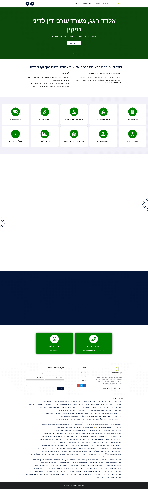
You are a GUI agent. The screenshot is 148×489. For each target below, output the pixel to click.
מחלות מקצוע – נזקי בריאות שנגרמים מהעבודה (92, 457)
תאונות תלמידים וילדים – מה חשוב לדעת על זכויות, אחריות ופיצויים (101, 451)
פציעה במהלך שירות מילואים (49, 451)
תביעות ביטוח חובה (115, 468)
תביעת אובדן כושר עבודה (48, 463)
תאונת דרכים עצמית (91, 468)
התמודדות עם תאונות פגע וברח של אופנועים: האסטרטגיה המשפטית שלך (66, 413)
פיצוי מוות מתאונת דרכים (114, 474)
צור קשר (77, 3)
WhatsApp (54, 346)
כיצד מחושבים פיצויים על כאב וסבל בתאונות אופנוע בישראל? (60, 436)
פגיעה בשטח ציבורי (93, 460)
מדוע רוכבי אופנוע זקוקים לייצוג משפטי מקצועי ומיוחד (105, 422)
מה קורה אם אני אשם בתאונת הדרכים (80, 474)
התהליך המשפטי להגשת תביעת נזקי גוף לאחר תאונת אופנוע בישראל (101, 433)
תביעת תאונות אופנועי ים (41, 466)
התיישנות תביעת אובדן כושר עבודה (57, 454)
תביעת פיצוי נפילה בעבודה (79, 463)
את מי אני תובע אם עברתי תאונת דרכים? (109, 477)
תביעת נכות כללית (64, 463)
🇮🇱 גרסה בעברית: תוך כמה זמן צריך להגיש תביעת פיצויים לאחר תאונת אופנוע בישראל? (95, 445)
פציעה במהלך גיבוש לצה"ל (113, 454)
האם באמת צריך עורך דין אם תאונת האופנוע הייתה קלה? (104, 410)
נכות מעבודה (74, 466)
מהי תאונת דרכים (99, 474)
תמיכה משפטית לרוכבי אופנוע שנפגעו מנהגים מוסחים (77, 416)
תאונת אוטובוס (86, 471)
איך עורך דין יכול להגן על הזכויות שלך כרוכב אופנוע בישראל (104, 419)
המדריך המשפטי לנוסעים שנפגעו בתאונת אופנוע (43, 404)
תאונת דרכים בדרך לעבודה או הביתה (72, 468)
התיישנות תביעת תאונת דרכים (35, 474)
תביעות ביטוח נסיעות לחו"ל (78, 454)
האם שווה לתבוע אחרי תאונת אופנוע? (50, 439)
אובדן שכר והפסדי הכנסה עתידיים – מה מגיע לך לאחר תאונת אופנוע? (101, 436)
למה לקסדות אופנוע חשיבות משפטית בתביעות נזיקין (106, 413)
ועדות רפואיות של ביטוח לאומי (42, 457)
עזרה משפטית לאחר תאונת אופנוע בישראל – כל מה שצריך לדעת (56, 448)
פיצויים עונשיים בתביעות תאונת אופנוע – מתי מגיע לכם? (70, 431)
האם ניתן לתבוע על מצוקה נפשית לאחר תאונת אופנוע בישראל (60, 433)
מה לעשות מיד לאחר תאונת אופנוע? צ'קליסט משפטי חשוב (104, 425)
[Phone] (32, 4)
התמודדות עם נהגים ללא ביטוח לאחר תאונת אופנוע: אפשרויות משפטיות (63, 425)
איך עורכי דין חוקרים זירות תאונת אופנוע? (71, 404)
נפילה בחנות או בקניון (115, 457)
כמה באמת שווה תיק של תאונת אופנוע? (109, 428)
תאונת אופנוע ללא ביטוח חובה (112, 471)
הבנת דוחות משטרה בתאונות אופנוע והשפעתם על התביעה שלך (61, 401)
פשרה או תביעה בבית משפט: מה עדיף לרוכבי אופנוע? (105, 431)
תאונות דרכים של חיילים (56, 471)
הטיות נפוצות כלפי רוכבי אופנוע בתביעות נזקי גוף (70, 419)
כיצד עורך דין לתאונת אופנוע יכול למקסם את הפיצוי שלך (71, 422)
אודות (98, 3)
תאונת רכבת (103, 468)
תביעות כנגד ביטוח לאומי (114, 466)
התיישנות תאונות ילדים (96, 463)
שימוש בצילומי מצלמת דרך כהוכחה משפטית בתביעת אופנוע (103, 404)
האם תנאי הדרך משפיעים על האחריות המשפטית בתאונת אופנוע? (102, 401)
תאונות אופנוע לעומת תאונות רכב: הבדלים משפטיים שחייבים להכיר (101, 442)
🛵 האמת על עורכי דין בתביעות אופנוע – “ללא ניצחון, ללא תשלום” (76, 428)
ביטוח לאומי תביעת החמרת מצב (111, 460)
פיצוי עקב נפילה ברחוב (38, 454)
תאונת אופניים (37, 468)
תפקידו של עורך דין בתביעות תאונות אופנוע (54, 445)
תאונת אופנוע (97, 471)
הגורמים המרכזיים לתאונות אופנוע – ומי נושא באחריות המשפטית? (102, 407)
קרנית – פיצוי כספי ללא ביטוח (38, 471)
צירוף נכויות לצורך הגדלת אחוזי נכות (64, 460)
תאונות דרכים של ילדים (73, 471)
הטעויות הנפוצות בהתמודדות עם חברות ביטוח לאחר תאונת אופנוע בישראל (99, 448)
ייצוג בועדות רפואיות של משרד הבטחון (65, 457)
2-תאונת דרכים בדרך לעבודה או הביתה (92, 466)
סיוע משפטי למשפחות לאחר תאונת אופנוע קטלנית (70, 410)
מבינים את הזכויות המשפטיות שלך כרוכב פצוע (65, 442)
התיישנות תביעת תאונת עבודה (59, 466)
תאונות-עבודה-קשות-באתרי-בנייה (70, 451)
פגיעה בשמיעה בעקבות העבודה (42, 460)
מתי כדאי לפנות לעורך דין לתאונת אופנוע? (76, 439)
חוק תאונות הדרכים (52, 474)
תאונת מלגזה (81, 460)
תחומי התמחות (87, 3)
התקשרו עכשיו (93, 346)
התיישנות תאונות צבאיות (96, 454)
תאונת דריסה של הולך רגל (51, 468)
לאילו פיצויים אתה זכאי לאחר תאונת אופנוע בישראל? (106, 439)
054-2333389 (87, 351)
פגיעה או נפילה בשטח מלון (113, 463)
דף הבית (105, 3)
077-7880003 (99, 351)
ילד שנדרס (63, 474)
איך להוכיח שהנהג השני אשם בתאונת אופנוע (108, 416)
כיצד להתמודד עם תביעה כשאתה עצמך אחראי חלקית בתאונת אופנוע (60, 407)
